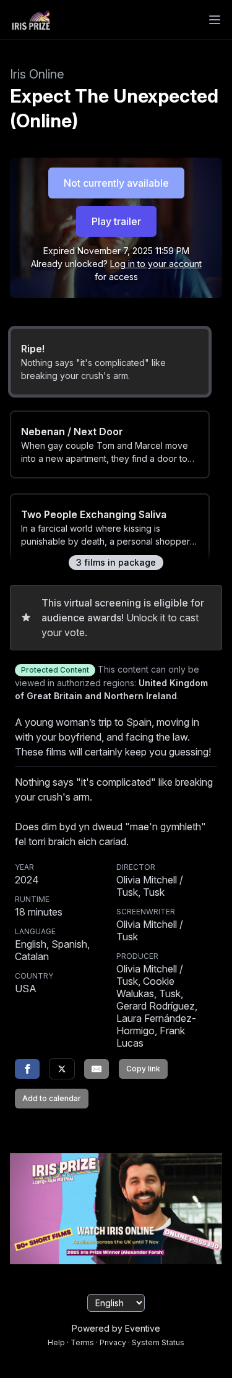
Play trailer (116, 221)
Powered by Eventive (116, 1328)
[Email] (96, 1069)
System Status (158, 1342)
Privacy (113, 1342)
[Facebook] (27, 1069)
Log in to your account (156, 263)
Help (56, 1342)
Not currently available (116, 183)
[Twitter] (61, 1069)
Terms (82, 1342)
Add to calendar (51, 1098)
